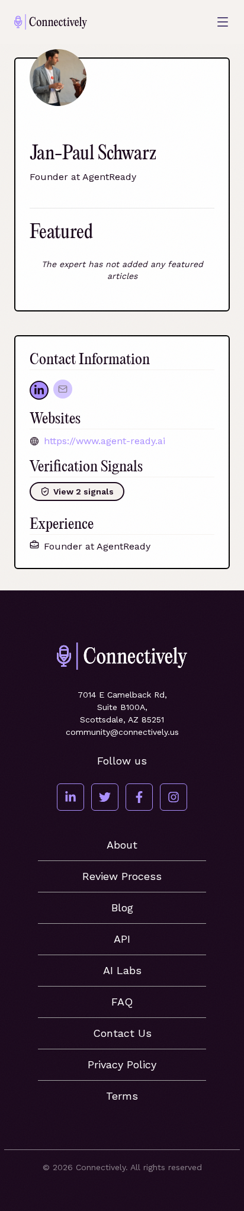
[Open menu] (223, 22)
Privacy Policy (122, 1064)
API (122, 939)
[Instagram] (173, 797)
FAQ (122, 1001)
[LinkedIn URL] (39, 390)
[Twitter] (104, 797)
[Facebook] (139, 797)
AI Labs (122, 970)
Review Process (122, 876)
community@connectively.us (122, 732)
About (122, 845)
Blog (122, 907)
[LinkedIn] (70, 797)
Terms (122, 1096)
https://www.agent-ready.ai (104, 441)
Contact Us (122, 1033)
